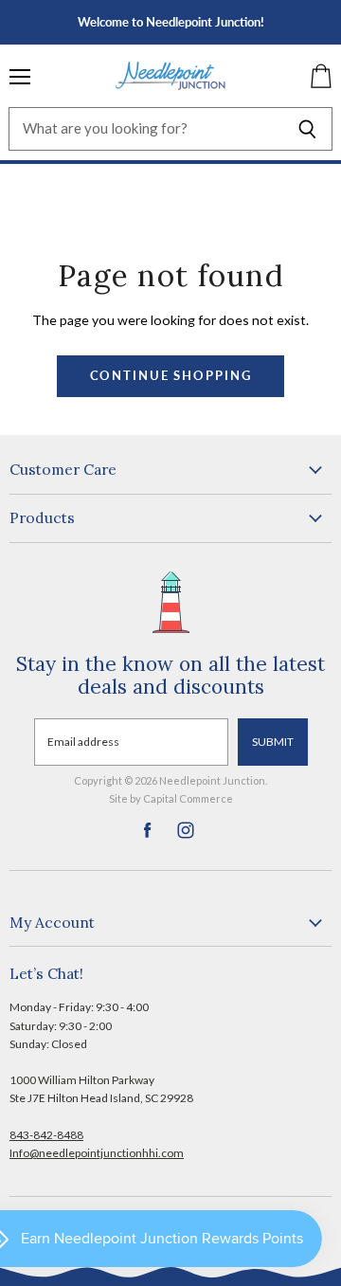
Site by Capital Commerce (171, 798)
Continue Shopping (171, 376)
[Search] (307, 129)
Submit (273, 741)
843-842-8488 (46, 1135)
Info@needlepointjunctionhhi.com (96, 1153)
